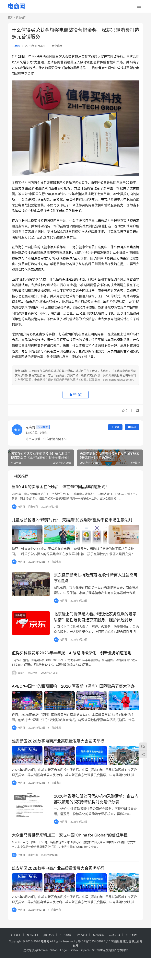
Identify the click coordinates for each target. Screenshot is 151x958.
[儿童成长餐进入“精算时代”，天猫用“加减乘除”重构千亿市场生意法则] (75, 534)
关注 (117, 427)
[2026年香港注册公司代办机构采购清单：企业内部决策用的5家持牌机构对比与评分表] (31, 805)
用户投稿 (65, 935)
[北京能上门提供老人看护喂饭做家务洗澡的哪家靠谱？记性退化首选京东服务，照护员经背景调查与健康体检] (31, 623)
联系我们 (32, 935)
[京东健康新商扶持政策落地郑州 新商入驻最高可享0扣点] (31, 584)
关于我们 (15, 935)
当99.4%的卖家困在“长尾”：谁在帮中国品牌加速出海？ (61, 487)
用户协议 (48, 935)
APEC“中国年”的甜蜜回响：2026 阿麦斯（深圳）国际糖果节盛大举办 (73, 686)
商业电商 (57, 45)
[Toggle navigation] (139, 6)
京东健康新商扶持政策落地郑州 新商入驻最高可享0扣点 (95, 578)
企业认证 (81, 935)
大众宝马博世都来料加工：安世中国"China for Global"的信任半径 (70, 835)
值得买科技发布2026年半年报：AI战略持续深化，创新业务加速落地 (72, 653)
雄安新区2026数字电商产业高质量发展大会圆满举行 (58, 741)
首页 (10, 17)
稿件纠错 (98, 935)
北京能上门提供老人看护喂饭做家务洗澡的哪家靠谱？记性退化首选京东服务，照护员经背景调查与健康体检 (95, 617)
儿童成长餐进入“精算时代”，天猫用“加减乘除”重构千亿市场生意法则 (72, 520)
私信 (133, 427)
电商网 (16, 45)
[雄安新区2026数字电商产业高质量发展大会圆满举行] (75, 755)
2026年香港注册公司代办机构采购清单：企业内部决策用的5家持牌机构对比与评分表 (96, 799)
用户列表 (131, 935)
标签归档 (114, 935)
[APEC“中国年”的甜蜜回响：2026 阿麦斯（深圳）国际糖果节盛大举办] (75, 700)
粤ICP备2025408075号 (93, 941)
